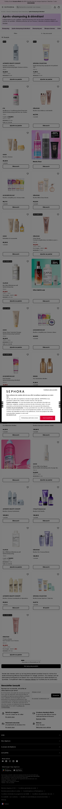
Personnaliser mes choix (29, 418)
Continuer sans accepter (50, 389)
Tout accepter (48, 418)
